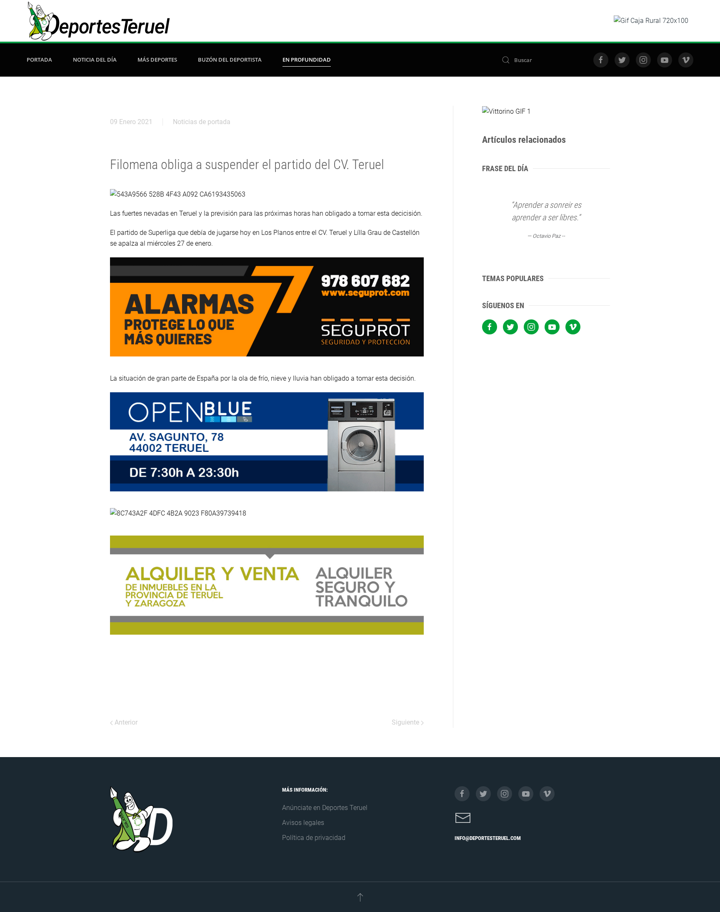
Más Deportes (157, 59)
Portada (39, 59)
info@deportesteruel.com (488, 838)
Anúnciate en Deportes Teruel (325, 808)
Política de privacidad (313, 838)
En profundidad (306, 59)
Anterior (125, 722)
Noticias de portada (201, 122)
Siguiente (406, 722)
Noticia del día (95, 59)
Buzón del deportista (230, 59)
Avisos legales (303, 823)
